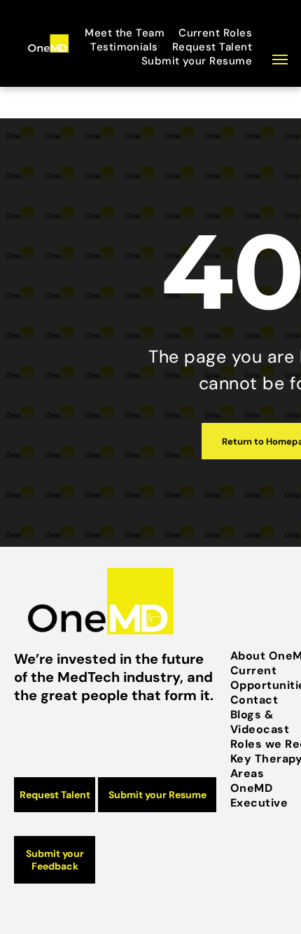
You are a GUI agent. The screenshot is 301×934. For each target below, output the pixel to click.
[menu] (280, 60)
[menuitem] (128, 33)
